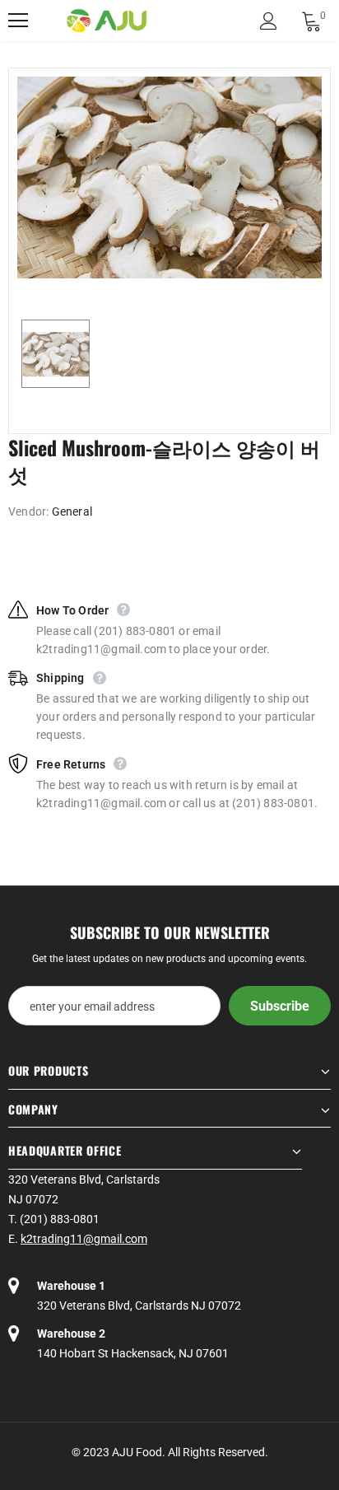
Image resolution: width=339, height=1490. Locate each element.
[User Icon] (268, 21)
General (72, 511)
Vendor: (28, 511)
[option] (169, 177)
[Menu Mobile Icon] (18, 20)
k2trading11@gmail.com (84, 1238)
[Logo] (107, 21)
